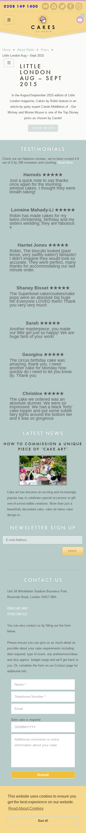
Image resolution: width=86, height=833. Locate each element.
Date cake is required (25, 719)
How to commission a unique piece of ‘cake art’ (43, 446)
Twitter (62, 6)
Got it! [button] (43, 821)
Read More (65, 162)
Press (45, 50)
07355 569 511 (17, 614)
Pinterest (78, 6)
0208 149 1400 (21, 6)
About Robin (25, 50)
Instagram (53, 6)
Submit (43, 775)
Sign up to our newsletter (45, 6)
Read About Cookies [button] (25, 808)
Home (6, 50)
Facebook (70, 6)
